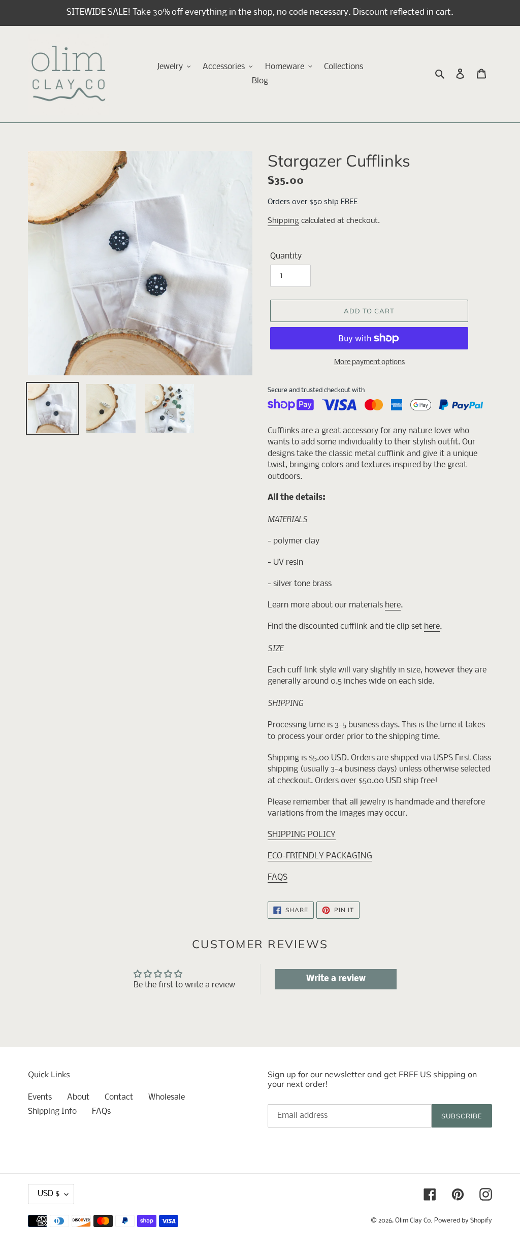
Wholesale (166, 1097)
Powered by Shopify (463, 1220)
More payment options (369, 362)
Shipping (283, 221)
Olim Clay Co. (413, 1220)
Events (40, 1097)
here (393, 605)
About (78, 1097)
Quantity (286, 256)
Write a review (336, 979)
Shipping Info (52, 1111)
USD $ (48, 1193)
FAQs (101, 1111)
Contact (119, 1097)
